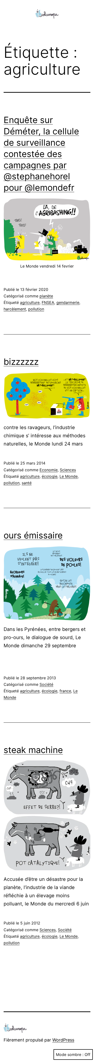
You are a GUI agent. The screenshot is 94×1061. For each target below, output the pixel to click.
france (65, 690)
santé (27, 482)
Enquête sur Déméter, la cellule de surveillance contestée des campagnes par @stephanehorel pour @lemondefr (41, 154)
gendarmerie (67, 302)
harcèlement (15, 309)
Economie (49, 469)
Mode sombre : (69, 1054)
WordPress (63, 1039)
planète (46, 296)
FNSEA (48, 302)
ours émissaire (33, 535)
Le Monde (69, 476)
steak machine (33, 750)
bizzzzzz (21, 361)
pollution (36, 309)
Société (46, 684)
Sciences (68, 469)
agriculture (30, 302)
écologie (49, 476)
